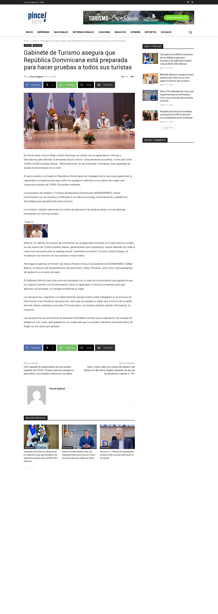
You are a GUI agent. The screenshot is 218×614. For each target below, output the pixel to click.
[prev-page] (26, 468)
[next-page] (31, 468)
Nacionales (37, 45)
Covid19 (34, 40)
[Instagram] (188, 2)
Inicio (26, 40)
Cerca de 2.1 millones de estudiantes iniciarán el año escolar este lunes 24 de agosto (117, 454)
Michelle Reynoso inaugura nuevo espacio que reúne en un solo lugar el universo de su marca (177, 77)
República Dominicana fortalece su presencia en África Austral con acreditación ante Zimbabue (176, 114)
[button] (190, 32)
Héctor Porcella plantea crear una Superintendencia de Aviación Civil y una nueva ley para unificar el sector (78, 454)
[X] (192, 2)
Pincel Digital (36, 76)
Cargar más (167, 127)
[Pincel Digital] (26, 76)
